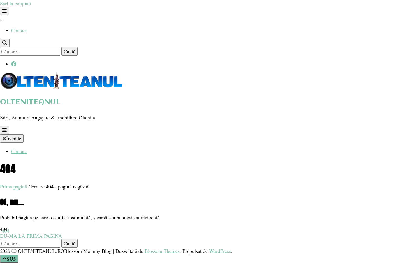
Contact (19, 30)
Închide (13, 138)
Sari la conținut (15, 3)
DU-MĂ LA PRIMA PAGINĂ (31, 235)
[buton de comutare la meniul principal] (4, 130)
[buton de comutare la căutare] (5, 43)
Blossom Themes (161, 251)
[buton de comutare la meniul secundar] (4, 11)
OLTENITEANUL (30, 102)
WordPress (220, 251)
